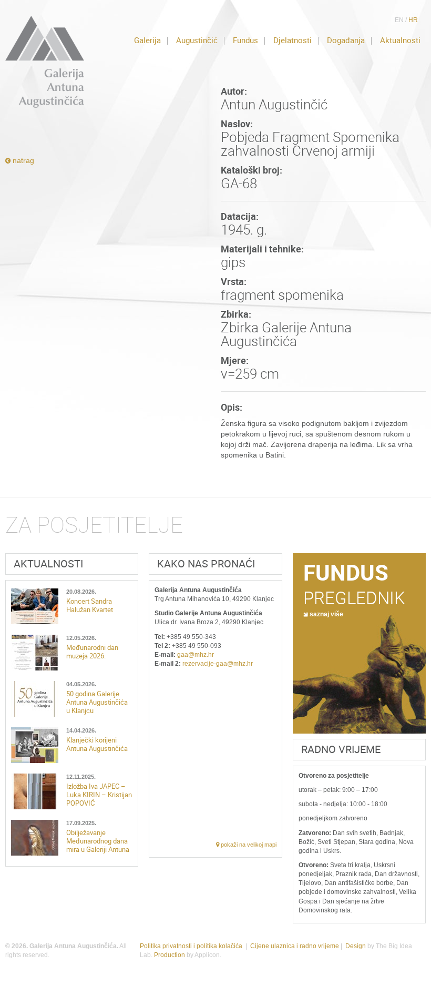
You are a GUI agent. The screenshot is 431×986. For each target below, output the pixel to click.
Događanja (346, 40)
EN (399, 20)
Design (355, 946)
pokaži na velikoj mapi (247, 844)
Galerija (147, 40)
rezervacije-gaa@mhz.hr (217, 663)
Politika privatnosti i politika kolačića (191, 946)
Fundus (245, 40)
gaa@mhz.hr (195, 654)
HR (413, 20)
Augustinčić (197, 40)
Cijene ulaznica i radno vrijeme (294, 946)
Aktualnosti (400, 40)
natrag (22, 160)
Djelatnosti (292, 40)
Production (169, 955)
